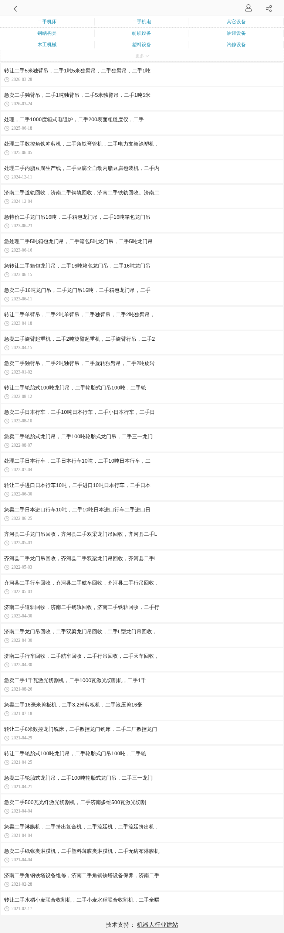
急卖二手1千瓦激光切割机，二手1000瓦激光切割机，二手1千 (75, 680)
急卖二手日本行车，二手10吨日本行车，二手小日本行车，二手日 (79, 412)
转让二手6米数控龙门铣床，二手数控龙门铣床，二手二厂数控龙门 (80, 729)
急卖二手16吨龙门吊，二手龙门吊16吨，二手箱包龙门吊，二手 (77, 290)
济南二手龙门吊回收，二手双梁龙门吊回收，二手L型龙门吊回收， (80, 631)
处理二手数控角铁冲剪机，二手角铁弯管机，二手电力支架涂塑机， (81, 144)
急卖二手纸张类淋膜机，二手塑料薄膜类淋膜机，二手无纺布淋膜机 (81, 851)
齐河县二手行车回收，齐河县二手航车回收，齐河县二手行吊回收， (81, 583)
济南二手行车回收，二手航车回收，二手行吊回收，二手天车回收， (81, 656)
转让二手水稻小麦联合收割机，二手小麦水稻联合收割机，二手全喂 (81, 900)
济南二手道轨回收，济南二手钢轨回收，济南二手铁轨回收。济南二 (81, 192)
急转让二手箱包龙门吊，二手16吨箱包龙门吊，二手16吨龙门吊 (77, 266)
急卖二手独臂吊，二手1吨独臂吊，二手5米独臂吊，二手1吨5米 (77, 95)
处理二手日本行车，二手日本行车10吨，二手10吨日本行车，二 (77, 461)
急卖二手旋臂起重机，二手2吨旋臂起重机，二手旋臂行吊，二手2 (79, 339)
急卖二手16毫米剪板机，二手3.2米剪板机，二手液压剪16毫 (73, 705)
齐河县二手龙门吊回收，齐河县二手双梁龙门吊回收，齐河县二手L (80, 534)
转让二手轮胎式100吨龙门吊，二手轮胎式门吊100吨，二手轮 (75, 388)
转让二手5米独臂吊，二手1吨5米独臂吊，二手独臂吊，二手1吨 (77, 71)
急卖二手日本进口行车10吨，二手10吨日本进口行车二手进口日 (77, 510)
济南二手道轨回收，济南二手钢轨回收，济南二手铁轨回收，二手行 (81, 607)
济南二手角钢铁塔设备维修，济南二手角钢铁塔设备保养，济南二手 (81, 875)
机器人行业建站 (157, 925)
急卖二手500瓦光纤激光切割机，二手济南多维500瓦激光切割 (75, 802)
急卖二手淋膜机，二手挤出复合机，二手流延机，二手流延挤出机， (81, 827)
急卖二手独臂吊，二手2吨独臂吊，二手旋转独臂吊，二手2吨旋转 (79, 363)
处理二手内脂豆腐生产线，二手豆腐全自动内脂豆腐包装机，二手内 (81, 168)
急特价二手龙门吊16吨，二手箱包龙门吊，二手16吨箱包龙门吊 (77, 217)
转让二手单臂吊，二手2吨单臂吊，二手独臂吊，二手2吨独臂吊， (79, 314)
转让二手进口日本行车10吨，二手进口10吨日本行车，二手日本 (77, 485)
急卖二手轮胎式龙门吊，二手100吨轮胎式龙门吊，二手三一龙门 (78, 436)
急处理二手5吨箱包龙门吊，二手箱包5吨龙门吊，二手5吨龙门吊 (78, 241)
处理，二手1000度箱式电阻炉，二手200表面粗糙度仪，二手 (74, 119)
